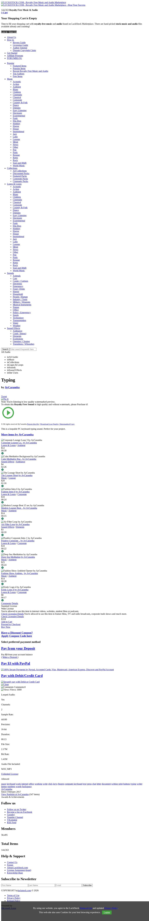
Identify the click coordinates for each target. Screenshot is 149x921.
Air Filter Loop (8, 524)
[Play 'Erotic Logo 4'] (45, 600)
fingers (61, 784)
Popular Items (19, 68)
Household (18, 294)
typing (133, 784)
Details (15, 603)
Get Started (12, 53)
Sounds (10, 273)
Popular (10, 63)
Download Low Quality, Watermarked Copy (57, 424)
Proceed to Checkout (10, 624)
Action (16, 84)
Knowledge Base (15, 873)
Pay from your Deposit (18, 648)
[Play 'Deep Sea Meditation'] (45, 567)
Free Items (17, 76)
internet (24, 784)
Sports (16, 315)
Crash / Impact (19, 333)
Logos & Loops (14, 184)
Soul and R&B (19, 163)
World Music (19, 165)
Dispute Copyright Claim (24, 50)
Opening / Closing (21, 341)
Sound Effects (13, 328)
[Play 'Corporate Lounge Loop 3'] (45, 453)
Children (17, 92)
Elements (17, 336)
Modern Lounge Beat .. (12, 508)
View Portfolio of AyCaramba (15, 794)
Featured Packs (20, 176)
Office (16, 310)
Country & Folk (20, 102)
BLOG (18, 58)
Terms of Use (13, 895)
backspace (27, 786)
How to (10, 40)
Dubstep (17, 108)
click (50, 784)
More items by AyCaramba (17, 434)
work (18, 784)
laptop (4, 786)
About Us (11, 37)
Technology (18, 318)
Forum (10, 865)
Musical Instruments (22, 304)
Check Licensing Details (12, 614)
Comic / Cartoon (20, 281)
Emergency (18, 286)
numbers (11, 786)
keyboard (11, 784)
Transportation (19, 320)
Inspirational (18, 131)
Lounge (16, 139)
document (106, 784)
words (19, 786)
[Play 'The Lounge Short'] (45, 486)
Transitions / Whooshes (23, 344)
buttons (126, 784)
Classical (17, 97)
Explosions (18, 339)
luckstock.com (24, 890)
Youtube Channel (15, 817)
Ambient (17, 87)
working (38, 784)
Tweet (4, 396)
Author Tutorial (20, 48)
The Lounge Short (9, 475)
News (15, 144)
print (120, 784)
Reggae (16, 155)
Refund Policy (13, 900)
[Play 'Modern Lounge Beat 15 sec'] (45, 518)
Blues (15, 89)
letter (99, 784)
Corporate (17, 100)
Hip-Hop (17, 121)
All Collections (20, 171)
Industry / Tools (20, 299)
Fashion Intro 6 (8, 491)
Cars (15, 278)
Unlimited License (9, 774)
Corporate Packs (20, 178)
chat (94, 784)
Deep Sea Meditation (11, 557)
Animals (17, 276)
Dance (16, 105)
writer (139, 784)
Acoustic (17, 81)
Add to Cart (6, 622)
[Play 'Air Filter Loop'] (45, 535)
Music (10, 79)
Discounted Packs (21, 173)
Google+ (11, 814)
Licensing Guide (20, 45)
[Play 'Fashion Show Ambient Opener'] (45, 584)
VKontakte (12, 820)
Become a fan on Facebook (19, 812)
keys (55, 784)
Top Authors (18, 73)
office (31, 784)
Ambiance (17, 331)
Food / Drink (19, 289)
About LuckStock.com (17, 867)
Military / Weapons (21, 302)
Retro (15, 157)
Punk (15, 152)
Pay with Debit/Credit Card (22, 676)
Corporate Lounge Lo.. (11, 442)
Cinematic (17, 94)
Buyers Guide (19, 42)
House (16, 129)
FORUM (11, 58)
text (84, 784)
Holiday (16, 123)
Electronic (17, 113)
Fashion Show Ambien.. (12, 573)
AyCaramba (12, 387)
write (45, 784)
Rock (15, 160)
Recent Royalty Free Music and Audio (30, 71)
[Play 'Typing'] (45, 413)
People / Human (20, 297)
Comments (6, 603)
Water (15, 323)
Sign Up (13, 32)
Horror (16, 126)
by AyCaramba (30, 442)
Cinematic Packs (20, 181)
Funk (15, 118)
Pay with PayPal (15, 663)
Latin (15, 136)
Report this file (33, 424)
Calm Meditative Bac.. (11, 459)
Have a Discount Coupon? (17, 634)
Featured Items (19, 66)
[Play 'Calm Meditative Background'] (45, 470)
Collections (12, 168)
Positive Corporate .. (10, 540)
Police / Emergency (22, 312)
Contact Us (12, 862)
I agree (107, 912)
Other (15, 147)
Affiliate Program (15, 55)
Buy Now (5, 627)
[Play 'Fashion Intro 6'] (45, 502)
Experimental (19, 115)
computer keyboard (74, 784)
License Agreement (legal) (19, 870)
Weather (16, 325)
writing (114, 784)
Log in (4, 32)
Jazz (15, 134)
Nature (16, 307)
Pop (14, 150)
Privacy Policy (13, 898)
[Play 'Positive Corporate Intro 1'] (45, 551)
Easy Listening (19, 110)
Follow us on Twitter (16, 809)
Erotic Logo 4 (7, 589)
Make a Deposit (10, 657)
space (3, 784)
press (89, 784)
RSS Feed (11, 822)
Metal (15, 142)
